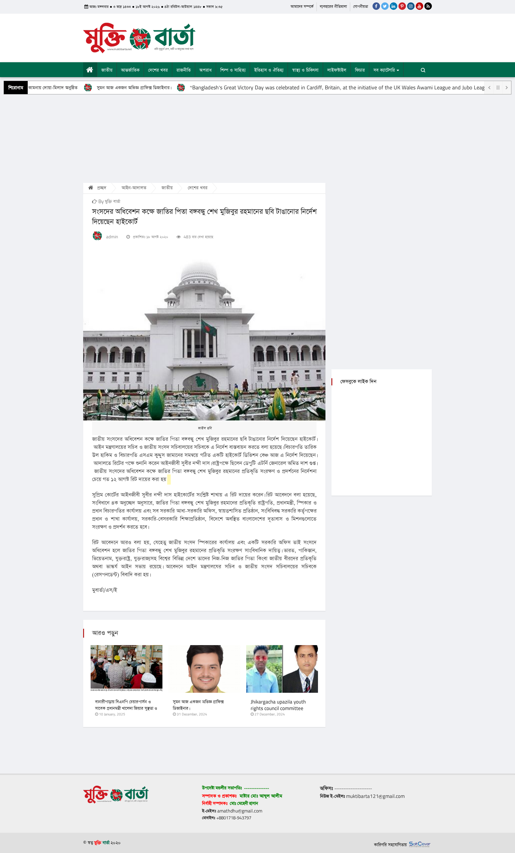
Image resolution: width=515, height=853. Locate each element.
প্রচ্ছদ (101, 188)
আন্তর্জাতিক (130, 70)
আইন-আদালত (134, 188)
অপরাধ (205, 70)
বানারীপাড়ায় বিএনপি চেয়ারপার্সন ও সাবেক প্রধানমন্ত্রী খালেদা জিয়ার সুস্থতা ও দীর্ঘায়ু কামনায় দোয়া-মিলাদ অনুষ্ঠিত (126, 708)
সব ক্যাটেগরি (384, 70)
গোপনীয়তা (360, 6)
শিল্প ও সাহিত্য (233, 70)
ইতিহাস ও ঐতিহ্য (268, 70)
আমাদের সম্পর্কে (302, 6)
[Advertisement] (257, 138)
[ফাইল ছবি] (204, 339)
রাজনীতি (183, 70)
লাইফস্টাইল (336, 70)
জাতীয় (106, 70)
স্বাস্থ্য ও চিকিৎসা (305, 70)
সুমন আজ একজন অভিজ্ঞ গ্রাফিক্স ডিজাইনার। (113, 88)
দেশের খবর (158, 70)
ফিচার (360, 70)
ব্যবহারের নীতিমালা (333, 6)
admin (112, 236)
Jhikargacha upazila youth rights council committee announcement (278, 708)
